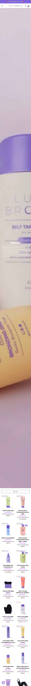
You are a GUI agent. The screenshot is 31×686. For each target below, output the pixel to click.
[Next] (28, 1)
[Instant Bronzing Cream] (23, 632)
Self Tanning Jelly (8, 510)
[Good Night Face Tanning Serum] (8, 556)
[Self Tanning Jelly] (8, 502)
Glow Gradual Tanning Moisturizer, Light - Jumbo (22, 539)
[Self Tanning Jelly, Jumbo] (23, 556)
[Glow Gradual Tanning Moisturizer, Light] (23, 502)
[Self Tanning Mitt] (8, 608)
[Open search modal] (25, 5)
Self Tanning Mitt (8, 616)
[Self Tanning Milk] (23, 608)
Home (2, 11)
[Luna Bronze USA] (15, 5)
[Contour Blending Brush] (8, 582)
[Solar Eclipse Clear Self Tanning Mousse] (23, 658)
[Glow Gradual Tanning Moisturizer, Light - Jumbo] (23, 529)
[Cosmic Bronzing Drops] (8, 658)
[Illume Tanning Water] (8, 529)
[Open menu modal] (2, 5)
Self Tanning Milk (23, 616)
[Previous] (2, 1)
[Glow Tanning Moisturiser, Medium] (23, 582)
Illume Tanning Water (8, 538)
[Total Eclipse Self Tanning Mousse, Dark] (8, 632)
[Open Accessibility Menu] (3, 682)
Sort (17, 491)
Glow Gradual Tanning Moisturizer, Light (22, 512)
